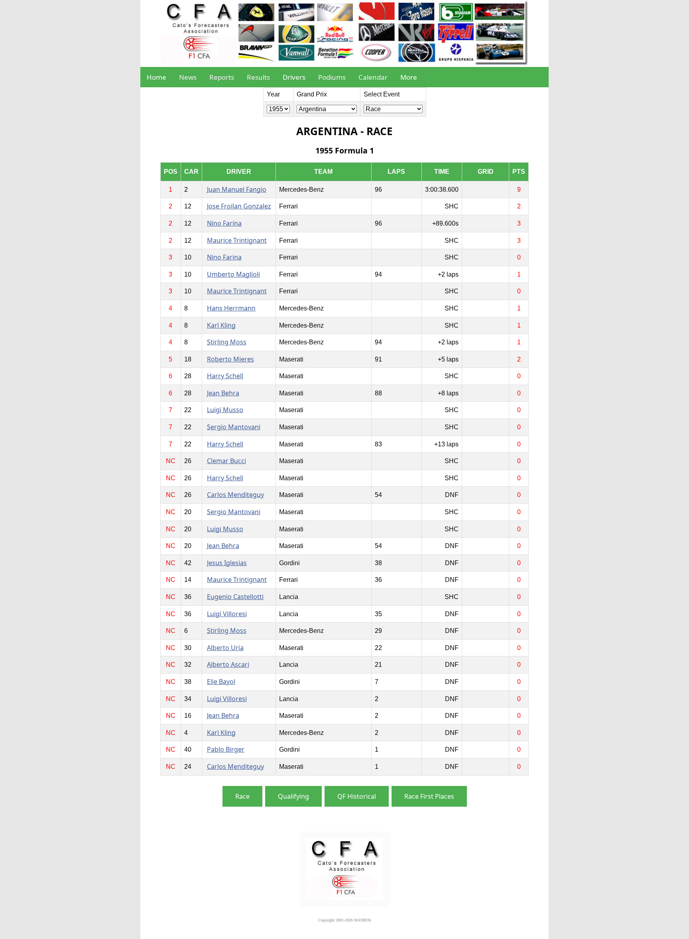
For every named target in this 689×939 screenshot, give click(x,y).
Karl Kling (221, 325)
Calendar (373, 77)
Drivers (294, 77)
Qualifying (293, 796)
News (188, 77)
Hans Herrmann (231, 308)
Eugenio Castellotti (235, 596)
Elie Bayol (221, 681)
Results (258, 77)
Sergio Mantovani (233, 426)
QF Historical (356, 796)
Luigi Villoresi (227, 613)
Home (156, 77)
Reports (221, 77)
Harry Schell (225, 375)
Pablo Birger (225, 749)
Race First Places (429, 796)
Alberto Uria (225, 647)
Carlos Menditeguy (235, 494)
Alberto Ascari (228, 664)
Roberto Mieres (230, 359)
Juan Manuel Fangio (236, 189)
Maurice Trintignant (237, 240)
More (408, 77)
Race (242, 796)
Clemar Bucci (226, 460)
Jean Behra (223, 393)
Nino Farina (224, 223)
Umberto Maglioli (233, 274)
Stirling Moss (226, 342)
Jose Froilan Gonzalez (239, 206)
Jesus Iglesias (227, 562)
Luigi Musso (225, 409)
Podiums (332, 77)
